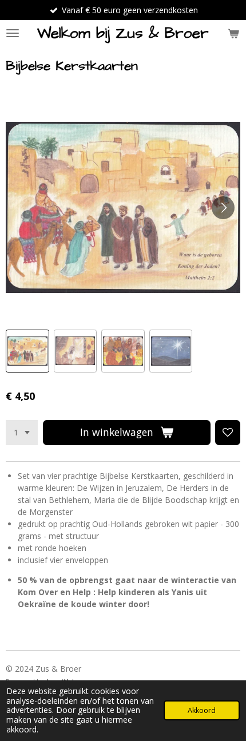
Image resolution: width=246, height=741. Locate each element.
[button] (27, 351)
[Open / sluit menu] (12, 33)
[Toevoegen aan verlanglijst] (227, 432)
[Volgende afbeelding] (223, 207)
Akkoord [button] (202, 710)
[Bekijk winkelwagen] (233, 33)
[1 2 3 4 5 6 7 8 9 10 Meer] (22, 432)
